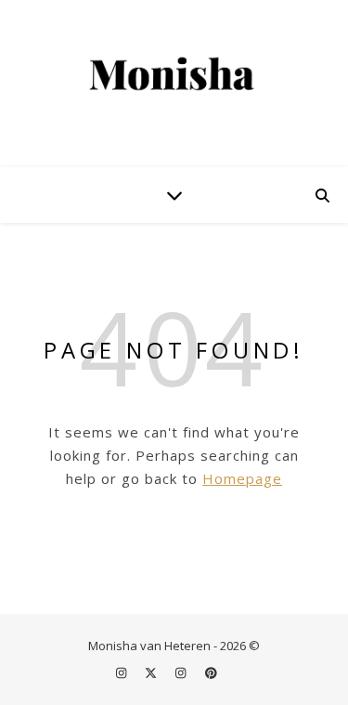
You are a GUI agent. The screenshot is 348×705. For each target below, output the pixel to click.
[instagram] (122, 672)
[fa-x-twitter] (152, 672)
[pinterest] (211, 672)
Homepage (242, 478)
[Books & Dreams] (174, 75)
